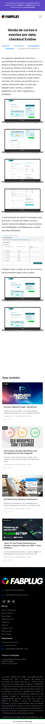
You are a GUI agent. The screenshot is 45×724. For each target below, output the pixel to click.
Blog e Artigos (6, 616)
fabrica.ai (5, 625)
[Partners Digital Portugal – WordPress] (22, 393)
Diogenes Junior (7, 628)
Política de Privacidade (9, 663)
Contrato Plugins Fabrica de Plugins (14, 659)
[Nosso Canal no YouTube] (8, 601)
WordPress (10, 48)
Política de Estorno (8, 661)
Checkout (6, 46)
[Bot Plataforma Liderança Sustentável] (22, 486)
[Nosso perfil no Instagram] (4, 601)
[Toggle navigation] (40, 16)
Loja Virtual (19, 46)
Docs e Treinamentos (9, 610)
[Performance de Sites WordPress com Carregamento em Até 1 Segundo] (22, 437)
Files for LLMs (6, 634)
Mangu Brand (17, 65)
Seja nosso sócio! (8, 619)
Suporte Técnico (7, 613)
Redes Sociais (6, 631)
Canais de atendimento (10, 642)
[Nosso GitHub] (13, 601)
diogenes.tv (6, 622)
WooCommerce (34, 46)
